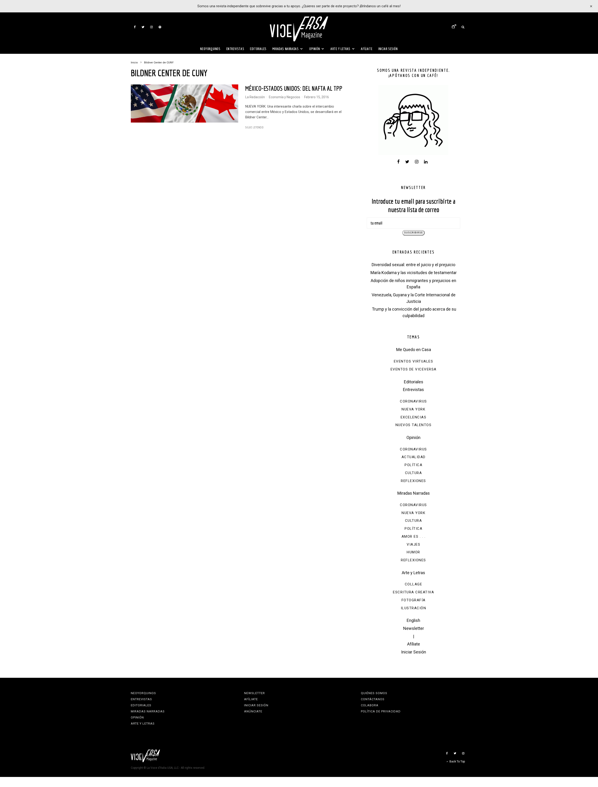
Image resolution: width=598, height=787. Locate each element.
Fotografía (414, 600)
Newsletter (413, 628)
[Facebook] (135, 27)
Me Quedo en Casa (413, 349)
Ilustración (413, 608)
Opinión (314, 49)
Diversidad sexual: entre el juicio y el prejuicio (413, 264)
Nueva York (413, 409)
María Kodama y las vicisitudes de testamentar (413, 272)
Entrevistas (235, 49)
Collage (413, 584)
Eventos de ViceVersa (414, 369)
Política (413, 465)
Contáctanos (372, 699)
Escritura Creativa (413, 592)
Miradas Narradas (285, 49)
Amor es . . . (414, 536)
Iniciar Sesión (388, 49)
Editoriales (258, 49)
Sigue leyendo (254, 127)
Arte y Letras (340, 49)
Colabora (369, 705)
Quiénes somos (374, 693)
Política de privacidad (381, 711)
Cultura (413, 473)
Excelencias (414, 417)
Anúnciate (253, 711)
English (413, 620)
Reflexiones (413, 481)
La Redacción (255, 97)
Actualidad (414, 457)
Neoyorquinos (210, 49)
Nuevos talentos (413, 425)
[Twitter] (143, 27)
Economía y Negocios (284, 97)
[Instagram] (151, 27)
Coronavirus (413, 401)
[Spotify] (160, 27)
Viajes (413, 544)
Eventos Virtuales (413, 361)
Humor (413, 552)
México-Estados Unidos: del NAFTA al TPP (293, 88)
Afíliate (366, 49)
